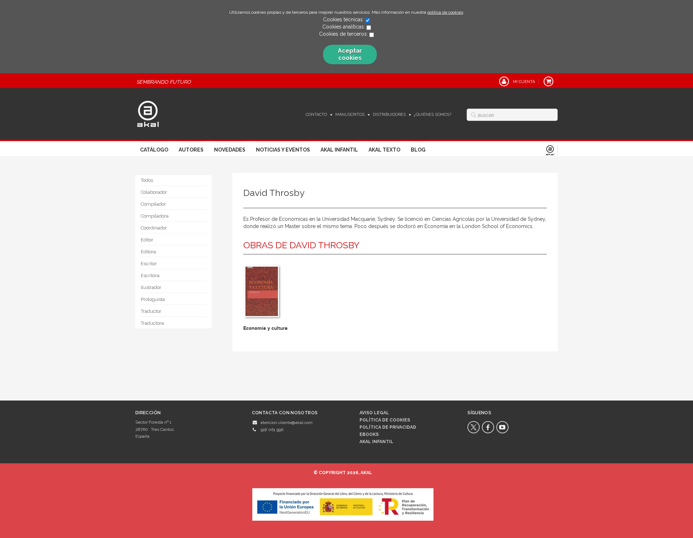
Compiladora (155, 216)
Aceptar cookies (350, 54)
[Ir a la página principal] (148, 113)
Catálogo (154, 150)
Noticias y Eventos (283, 150)
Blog (418, 150)
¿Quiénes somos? (432, 114)
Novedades (229, 150)
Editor (147, 239)
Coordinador (154, 228)
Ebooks (369, 434)
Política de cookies (384, 420)
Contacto (316, 114)
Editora (148, 251)
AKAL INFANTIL (376, 441)
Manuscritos (350, 114)
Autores (191, 150)
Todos (147, 180)
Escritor (149, 263)
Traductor (151, 311)
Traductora (152, 323)
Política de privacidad (387, 427)
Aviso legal (374, 412)
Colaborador (154, 192)
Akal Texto (384, 150)
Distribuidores (389, 114)
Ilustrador (151, 287)
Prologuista (153, 299)
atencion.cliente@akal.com (287, 422)
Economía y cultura (265, 328)
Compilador (153, 204)
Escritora (150, 275)
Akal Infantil (339, 150)
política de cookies (445, 12)
